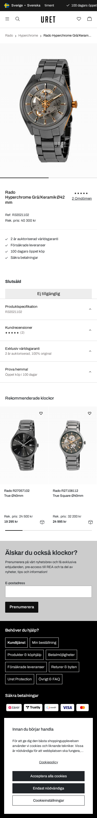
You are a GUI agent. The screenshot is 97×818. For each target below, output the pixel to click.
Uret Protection (20, 679)
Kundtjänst (16, 643)
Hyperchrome (28, 35)
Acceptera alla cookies (48, 776)
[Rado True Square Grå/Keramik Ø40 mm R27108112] (72, 445)
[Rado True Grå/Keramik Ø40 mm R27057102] (24, 445)
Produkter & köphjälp (24, 655)
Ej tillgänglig (48, 293)
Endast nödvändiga (48, 788)
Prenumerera (22, 607)
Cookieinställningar (48, 800)
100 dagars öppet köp (27, 251)
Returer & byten (64, 667)
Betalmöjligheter (61, 655)
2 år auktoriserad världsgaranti (34, 239)
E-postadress (15, 583)
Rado (9, 35)
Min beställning (44, 643)
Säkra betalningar (24, 258)
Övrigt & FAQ (49, 679)
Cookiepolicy (48, 762)
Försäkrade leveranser (28, 245)
